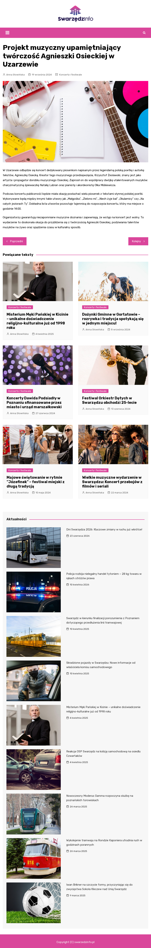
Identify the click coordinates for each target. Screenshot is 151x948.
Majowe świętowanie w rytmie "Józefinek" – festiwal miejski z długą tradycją (36, 481)
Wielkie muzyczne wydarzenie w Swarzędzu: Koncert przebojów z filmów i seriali (112, 481)
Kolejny (136, 241)
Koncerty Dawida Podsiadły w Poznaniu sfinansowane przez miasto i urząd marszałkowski (34, 402)
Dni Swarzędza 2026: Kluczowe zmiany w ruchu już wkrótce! (104, 529)
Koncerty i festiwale (70, 74)
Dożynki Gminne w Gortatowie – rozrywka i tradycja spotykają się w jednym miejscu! (113, 318)
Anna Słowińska (15, 74)
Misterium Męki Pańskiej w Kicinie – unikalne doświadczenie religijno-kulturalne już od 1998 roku (37, 321)
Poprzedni (16, 241)
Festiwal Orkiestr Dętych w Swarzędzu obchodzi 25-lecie (109, 400)
